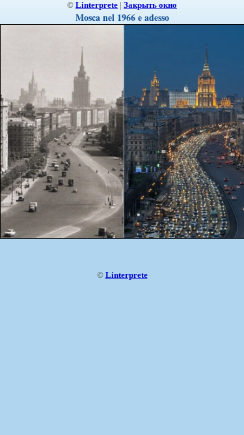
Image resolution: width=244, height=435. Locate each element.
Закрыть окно (150, 5)
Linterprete (96, 5)
